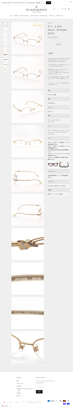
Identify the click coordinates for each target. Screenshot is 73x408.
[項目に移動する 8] (5, 60)
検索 (18, 381)
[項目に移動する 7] (5, 55)
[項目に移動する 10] (5, 70)
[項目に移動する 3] (5, 34)
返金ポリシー (20, 396)
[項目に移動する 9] (5, 65)
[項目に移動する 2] (5, 29)
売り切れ (58, 44)
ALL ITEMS (14, 16)
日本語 (16, 402)
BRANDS (44, 16)
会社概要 (19, 386)
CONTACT (59, 16)
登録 (39, 391)
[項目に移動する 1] (5, 24)
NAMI (50, 23)
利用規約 (19, 393)
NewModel (24, 16)
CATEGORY (34, 16)
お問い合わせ (20, 383)
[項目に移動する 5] (5, 44)
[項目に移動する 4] (5, 39)
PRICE (51, 16)
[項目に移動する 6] (5, 50)
